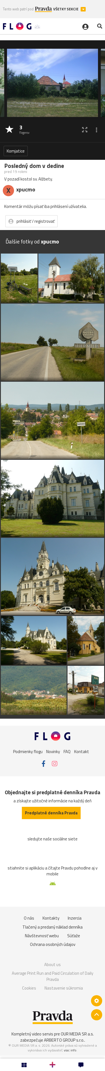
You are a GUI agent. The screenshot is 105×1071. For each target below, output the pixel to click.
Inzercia (74, 918)
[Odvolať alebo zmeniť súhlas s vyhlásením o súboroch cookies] (96, 1000)
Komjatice (16, 151)
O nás (29, 918)
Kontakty (51, 918)
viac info (70, 1050)
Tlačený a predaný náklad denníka (52, 927)
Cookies (29, 988)
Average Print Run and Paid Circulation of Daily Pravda (52, 976)
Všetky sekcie (66, 9)
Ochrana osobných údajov (52, 944)
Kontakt (81, 751)
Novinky (53, 751)
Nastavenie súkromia (64, 988)
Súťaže (73, 936)
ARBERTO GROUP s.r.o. (64, 1040)
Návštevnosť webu (42, 936)
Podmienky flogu (28, 751)
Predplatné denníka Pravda (51, 813)
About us (52, 964)
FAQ (67, 751)
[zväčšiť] (84, 129)
